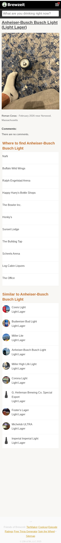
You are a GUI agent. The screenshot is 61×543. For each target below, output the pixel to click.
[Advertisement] (30, 463)
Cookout (43, 527)
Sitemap (30, 536)
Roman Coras (9, 115)
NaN (5, 156)
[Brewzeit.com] (13, 6)
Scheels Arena (11, 253)
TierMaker (32, 527)
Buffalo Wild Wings (13, 168)
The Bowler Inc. (11, 204)
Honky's (7, 217)
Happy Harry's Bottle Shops (19, 192)
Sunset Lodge (10, 229)
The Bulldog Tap (12, 241)
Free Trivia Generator (25, 531)
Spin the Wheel (46, 531)
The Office (8, 278)
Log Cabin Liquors (13, 265)
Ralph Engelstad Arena (16, 180)
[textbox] (30, 13)
